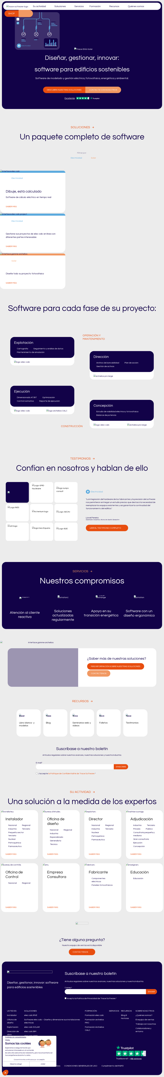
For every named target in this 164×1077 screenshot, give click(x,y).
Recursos (114, 6)
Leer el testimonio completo (105, 528)
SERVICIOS (114, 1011)
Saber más (11, 207)
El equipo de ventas (145, 1020)
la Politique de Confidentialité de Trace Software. (71, 774)
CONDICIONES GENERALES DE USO (80, 1066)
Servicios (79, 6)
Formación (95, 6)
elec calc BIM (30, 1031)
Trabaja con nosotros (146, 1024)
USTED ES (12, 1011)
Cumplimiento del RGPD (112, 1066)
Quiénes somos (136, 6)
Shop (11, 13)
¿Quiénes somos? (144, 1015)
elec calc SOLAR (32, 1027)
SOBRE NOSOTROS (145, 1011)
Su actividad (39, 6)
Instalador (12, 1015)
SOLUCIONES (30, 1011)
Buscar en (29, 13)
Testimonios (80, 458)
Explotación (12, 1027)
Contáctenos (98, 673)
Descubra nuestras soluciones (64, 90)
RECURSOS (126, 1011)
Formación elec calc (94, 1015)
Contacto (22, 13)
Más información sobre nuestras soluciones (115, 666)
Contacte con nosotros (103, 90)
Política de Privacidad (87, 998)
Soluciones (60, 6)
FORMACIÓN (91, 1011)
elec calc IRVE (30, 1015)
